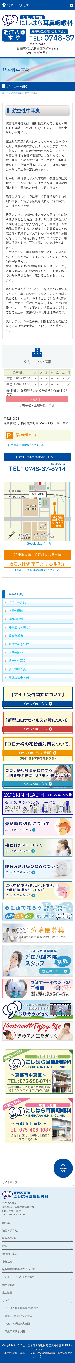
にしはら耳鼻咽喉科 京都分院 (21, 1308)
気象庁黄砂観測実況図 (17, 1323)
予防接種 (7, 1261)
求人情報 (7, 1292)
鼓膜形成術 (16, 635)
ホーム (6, 1222)
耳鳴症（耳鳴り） (20, 627)
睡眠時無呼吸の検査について (18, 1269)
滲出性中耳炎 (17, 669)
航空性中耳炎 (17, 660)
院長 (4, 1245)
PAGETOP (63, 1168)
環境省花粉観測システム (18, 1315)
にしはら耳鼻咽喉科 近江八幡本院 (42, 1345)
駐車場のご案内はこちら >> (26, 445)
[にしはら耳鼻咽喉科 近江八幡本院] (37, 22)
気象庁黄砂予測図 (15, 1331)
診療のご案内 (9, 1253)
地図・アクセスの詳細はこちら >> (37, 570)
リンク (6, 1300)
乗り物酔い (16, 652)
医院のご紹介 (9, 1238)
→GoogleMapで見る (37, 543)
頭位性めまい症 (19, 644)
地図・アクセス (11, 1230)
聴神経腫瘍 (16, 619)
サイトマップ (9, 1182)
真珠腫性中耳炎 (19, 677)
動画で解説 (8, 1284)
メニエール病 (17, 602)
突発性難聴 (16, 610)
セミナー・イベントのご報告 (18, 1277)
